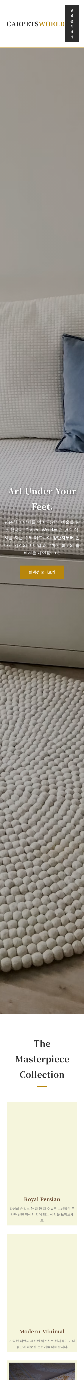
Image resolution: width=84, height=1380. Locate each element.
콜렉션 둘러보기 (42, 572)
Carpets (36, 23)
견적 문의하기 (71, 23)
